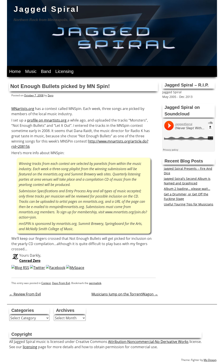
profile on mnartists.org (47, 120)
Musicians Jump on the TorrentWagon (124, 294)
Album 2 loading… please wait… (187, 189)
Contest (46, 283)
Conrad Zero (29, 260)
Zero (50, 95)
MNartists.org (22, 108)
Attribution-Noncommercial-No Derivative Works (148, 341)
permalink (95, 283)
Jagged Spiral (46, 9)
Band (46, 71)
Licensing (64, 71)
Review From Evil (25, 294)
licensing (30, 346)
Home (15, 71)
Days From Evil (61, 283)
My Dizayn (210, 360)
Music (31, 71)
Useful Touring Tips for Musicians (188, 204)
